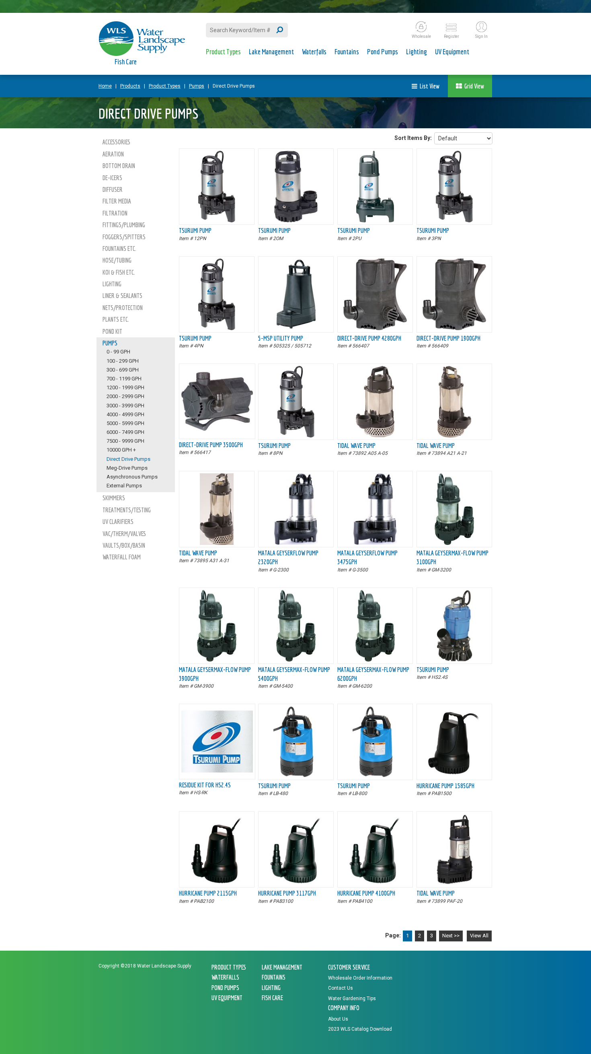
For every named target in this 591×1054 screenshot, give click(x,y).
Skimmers (114, 497)
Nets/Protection (123, 307)
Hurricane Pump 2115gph (208, 893)
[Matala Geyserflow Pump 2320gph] (296, 543)
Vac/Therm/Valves (124, 533)
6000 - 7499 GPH (125, 432)
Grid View (473, 86)
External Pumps (124, 486)
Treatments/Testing (127, 510)
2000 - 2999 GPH (125, 396)
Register (451, 36)
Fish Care (126, 62)
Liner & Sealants (122, 295)
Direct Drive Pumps (234, 86)
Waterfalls (314, 51)
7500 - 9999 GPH (125, 441)
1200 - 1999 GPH (125, 387)
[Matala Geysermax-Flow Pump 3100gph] (454, 543)
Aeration (113, 154)
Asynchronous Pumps (132, 477)
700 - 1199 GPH (124, 379)
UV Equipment (452, 51)
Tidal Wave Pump (356, 445)
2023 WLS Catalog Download (360, 1029)
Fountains (346, 51)
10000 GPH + (121, 450)
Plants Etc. (116, 319)
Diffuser (113, 189)
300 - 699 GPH (123, 370)
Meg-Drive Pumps (127, 468)
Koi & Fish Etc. (119, 272)
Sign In (481, 36)
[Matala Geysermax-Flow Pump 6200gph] (375, 659)
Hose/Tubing (117, 260)
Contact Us (340, 988)
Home (105, 86)
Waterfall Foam (122, 557)
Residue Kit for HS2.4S (205, 785)
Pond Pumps (382, 51)
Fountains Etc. (119, 248)
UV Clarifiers (118, 521)
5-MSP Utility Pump (280, 338)
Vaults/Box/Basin (124, 545)
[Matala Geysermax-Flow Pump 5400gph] (296, 659)
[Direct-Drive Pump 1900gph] (454, 328)
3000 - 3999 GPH (125, 406)
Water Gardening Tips (352, 998)
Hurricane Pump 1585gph (445, 785)
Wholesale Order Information (360, 978)
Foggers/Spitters (124, 236)
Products (130, 86)
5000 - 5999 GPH (125, 423)
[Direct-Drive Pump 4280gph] (375, 328)
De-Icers (112, 177)
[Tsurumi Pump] (217, 220)
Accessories (116, 142)
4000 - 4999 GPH (125, 414)
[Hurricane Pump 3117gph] (296, 883)
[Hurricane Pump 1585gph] (454, 776)
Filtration (115, 213)
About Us (338, 1019)
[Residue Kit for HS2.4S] (217, 770)
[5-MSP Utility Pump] (296, 328)
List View (428, 86)
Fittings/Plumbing (124, 224)
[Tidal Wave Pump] (375, 435)
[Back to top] (567, 1028)
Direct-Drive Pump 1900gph (448, 338)
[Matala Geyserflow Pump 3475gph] (375, 543)
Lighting (416, 51)
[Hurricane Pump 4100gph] (375, 883)
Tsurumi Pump (195, 230)
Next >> (451, 936)
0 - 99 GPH (118, 352)
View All (479, 936)
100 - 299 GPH (123, 361)
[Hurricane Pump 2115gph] (217, 883)
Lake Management (271, 51)
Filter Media (117, 201)
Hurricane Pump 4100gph (366, 893)
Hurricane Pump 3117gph (287, 893)
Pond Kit (112, 331)
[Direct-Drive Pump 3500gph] (217, 428)
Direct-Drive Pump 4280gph (369, 338)
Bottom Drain (119, 165)
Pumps (196, 86)
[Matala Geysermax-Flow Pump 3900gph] (216, 659)
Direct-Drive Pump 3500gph (211, 444)
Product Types (223, 51)
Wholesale (421, 36)
